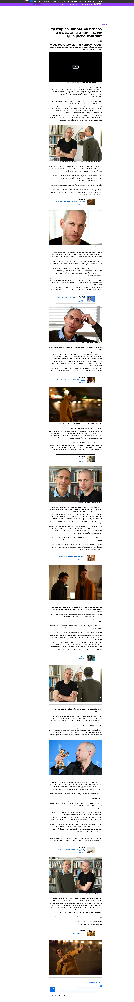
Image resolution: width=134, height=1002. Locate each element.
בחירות (84, 1)
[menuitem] (93, 1)
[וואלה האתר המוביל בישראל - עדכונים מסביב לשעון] (99, 1)
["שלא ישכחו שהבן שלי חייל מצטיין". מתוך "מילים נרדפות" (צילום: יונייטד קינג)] (75, 583)
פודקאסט (69, 4)
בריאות (63, 1)
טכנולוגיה (54, 1)
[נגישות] (2, 1)
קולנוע (79, 4)
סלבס (75, 1)
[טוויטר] (36, 4)
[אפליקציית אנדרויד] (40, 4)
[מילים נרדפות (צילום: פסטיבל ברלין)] (75, 959)
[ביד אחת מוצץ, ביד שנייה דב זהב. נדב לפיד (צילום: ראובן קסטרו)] (75, 228)
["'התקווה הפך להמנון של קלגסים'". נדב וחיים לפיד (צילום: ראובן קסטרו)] (75, 485)
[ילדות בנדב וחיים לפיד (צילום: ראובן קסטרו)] (75, 876)
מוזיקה (82, 4)
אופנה (48, 1)
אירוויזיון (86, 4)
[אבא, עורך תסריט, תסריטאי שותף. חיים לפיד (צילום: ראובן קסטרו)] (75, 325)
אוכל (68, 1)
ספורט (89, 1)
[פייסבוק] (34, 4)
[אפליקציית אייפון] (38, 4)
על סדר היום (74, 4)
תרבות (80, 1)
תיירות (59, 1)
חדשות (94, 1)
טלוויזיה (90, 4)
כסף (72, 1)
